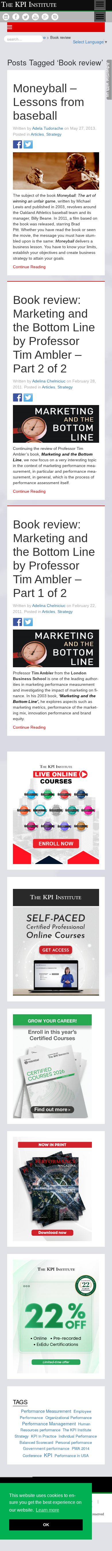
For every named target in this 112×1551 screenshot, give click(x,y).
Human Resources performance (55, 1426)
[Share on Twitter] (28, 144)
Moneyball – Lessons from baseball (48, 102)
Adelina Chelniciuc (48, 381)
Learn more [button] (47, 1510)
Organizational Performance (68, 1417)
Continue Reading (29, 266)
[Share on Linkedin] (38, 144)
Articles (37, 134)
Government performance (46, 1448)
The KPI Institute (77, 1429)
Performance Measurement (46, 1411)
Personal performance (73, 1442)
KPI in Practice (43, 1436)
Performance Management (49, 1423)
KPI (48, 1454)
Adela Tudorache (47, 128)
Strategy (53, 134)
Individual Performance (78, 1436)
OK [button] (46, 1524)
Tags (20, 1402)
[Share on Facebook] (17, 144)
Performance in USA (72, 1455)
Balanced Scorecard (36, 1442)
